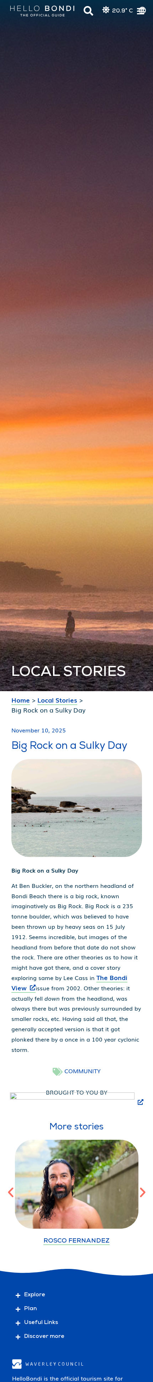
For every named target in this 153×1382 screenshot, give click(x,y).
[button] (10, 1192)
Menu (140, 12)
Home (20, 699)
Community (82, 1070)
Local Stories (57, 699)
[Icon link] (88, 11)
